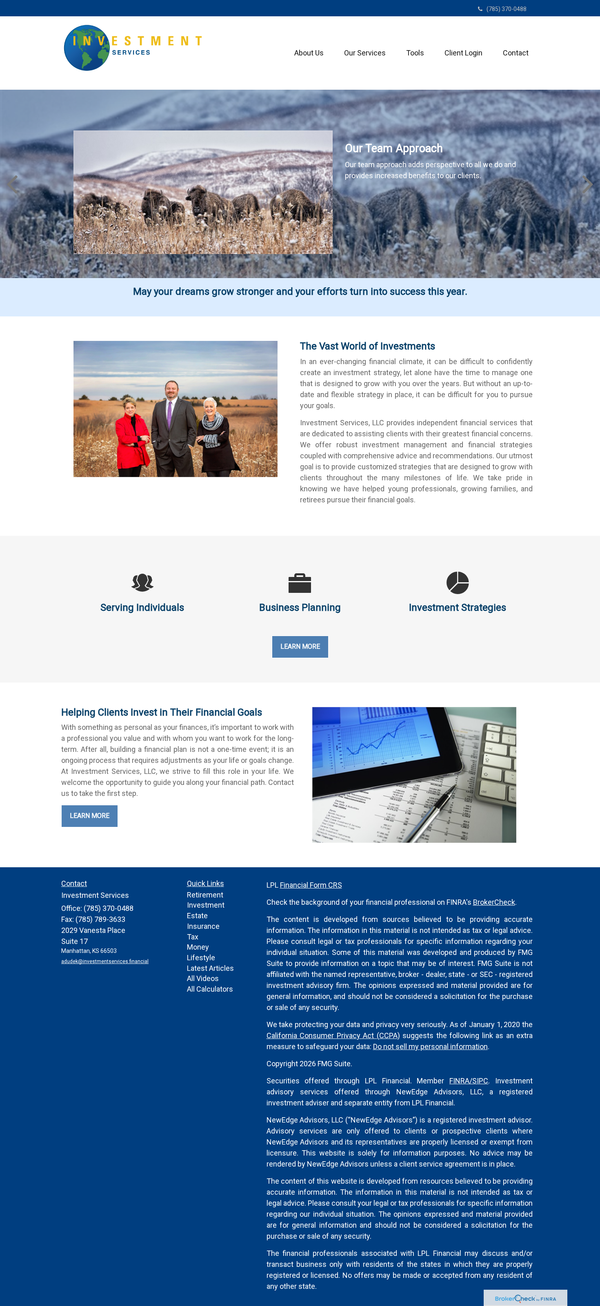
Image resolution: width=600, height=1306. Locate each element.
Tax (192, 937)
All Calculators (210, 989)
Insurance (203, 926)
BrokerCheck (494, 902)
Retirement (205, 895)
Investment (205, 905)
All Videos (203, 978)
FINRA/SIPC (468, 1080)
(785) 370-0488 (507, 9)
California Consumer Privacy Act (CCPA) (333, 1035)
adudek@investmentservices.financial (105, 961)
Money (198, 947)
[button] (309, 53)
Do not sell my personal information (430, 1046)
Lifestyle (201, 957)
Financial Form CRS (311, 885)
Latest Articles (210, 968)
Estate (197, 915)
